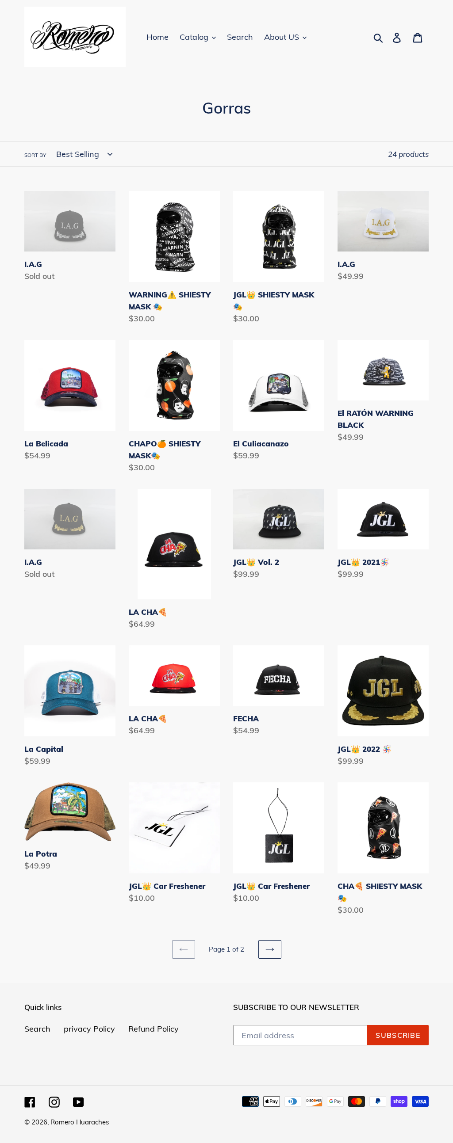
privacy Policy (89, 1029)
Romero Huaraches (79, 1122)
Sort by (35, 155)
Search (37, 1029)
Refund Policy (153, 1029)
